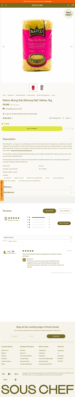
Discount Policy (24, 361)
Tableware (42, 356)
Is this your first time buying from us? (21, 150)
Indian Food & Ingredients (43, 95)
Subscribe (56, 336)
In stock (6, 123)
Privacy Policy (24, 358)
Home (4, 95)
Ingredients (11, 95)
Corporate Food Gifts (45, 364)
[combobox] (37, 241)
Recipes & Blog (43, 361)
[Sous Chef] (37, 5)
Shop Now (48, 1)
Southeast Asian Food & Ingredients (29, 180)
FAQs (3, 364)
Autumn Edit (7, 178)
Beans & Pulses (31, 95)
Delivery (3, 353)
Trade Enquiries (6, 361)
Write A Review (64, 223)
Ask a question (65, 210)
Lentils (47, 178)
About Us (23, 353)
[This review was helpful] (67, 272)
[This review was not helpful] (70, 272)
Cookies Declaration (26, 364)
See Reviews (49, 210)
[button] (3, 46)
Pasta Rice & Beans (20, 95)
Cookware (42, 353)
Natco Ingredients (58, 178)
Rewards (4, 358)
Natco (53, 95)
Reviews (22, 350)
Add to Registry (54, 118)
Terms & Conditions (26, 356)
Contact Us (4, 350)
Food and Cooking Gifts (46, 358)
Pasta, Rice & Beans (9, 180)
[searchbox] (36, 237)
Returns (3, 356)
